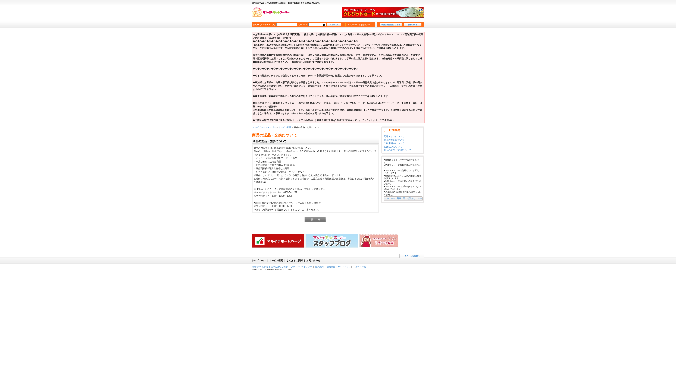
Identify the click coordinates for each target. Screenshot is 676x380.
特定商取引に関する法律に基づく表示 (270, 266)
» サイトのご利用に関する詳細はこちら (403, 198)
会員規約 (319, 266)
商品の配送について (394, 139)
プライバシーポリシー (301, 266)
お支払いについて (393, 146)
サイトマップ (344, 266)
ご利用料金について (394, 143)
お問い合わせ (313, 260)
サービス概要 (285, 127)
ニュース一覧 (359, 266)
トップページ (258, 260)
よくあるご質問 (295, 260)
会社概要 (331, 266)
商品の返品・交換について (397, 150)
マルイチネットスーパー (272, 13)
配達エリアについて (394, 136)
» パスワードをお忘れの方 (359, 25)
